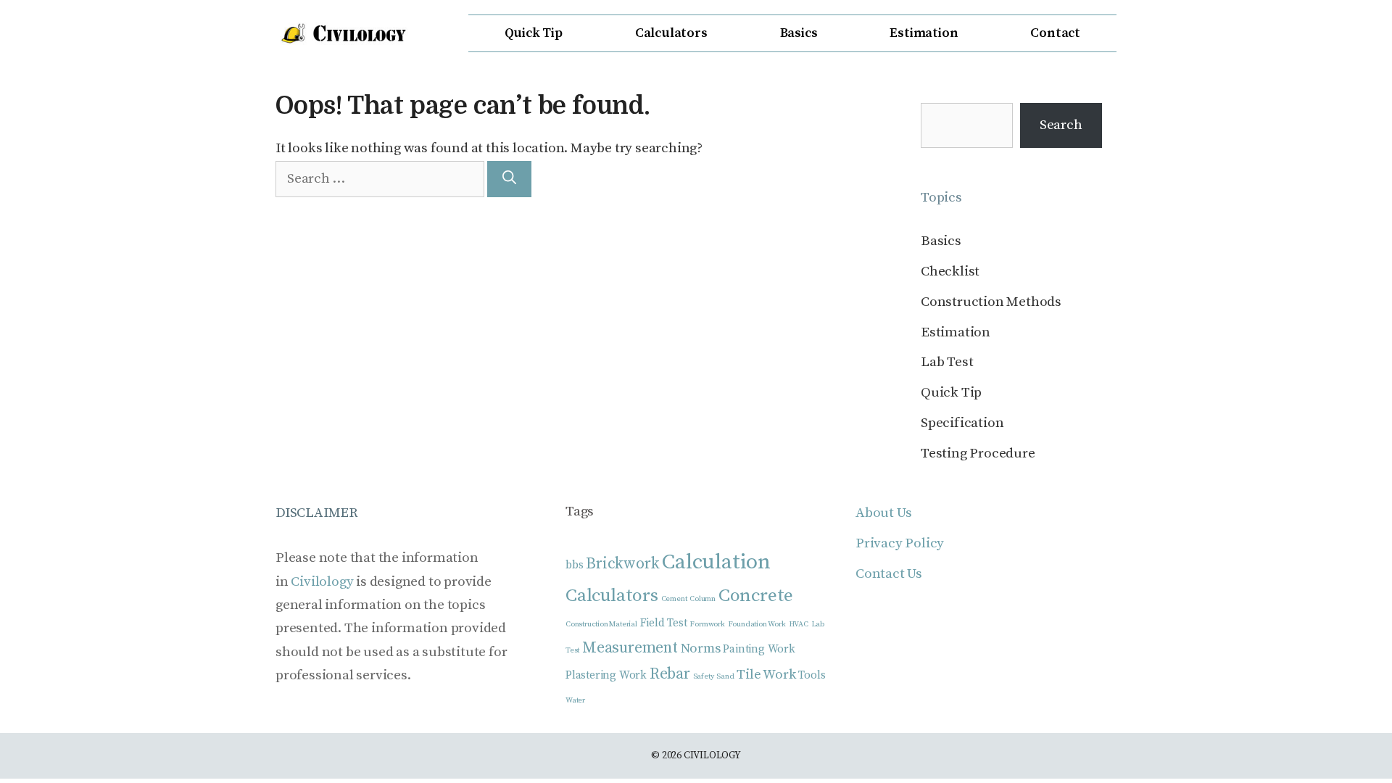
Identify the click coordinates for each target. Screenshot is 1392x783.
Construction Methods (991, 302)
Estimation (924, 33)
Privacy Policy (900, 543)
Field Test (663, 623)
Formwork (706, 624)
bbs (574, 565)
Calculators (671, 33)
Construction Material (601, 624)
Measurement (630, 648)
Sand (725, 676)
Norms (701, 648)
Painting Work (759, 649)
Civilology (322, 581)
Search (1061, 125)
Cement (674, 599)
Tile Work (766, 674)
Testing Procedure (978, 453)
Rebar (670, 674)
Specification (962, 423)
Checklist (950, 271)
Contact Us (889, 574)
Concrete (755, 595)
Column (702, 599)
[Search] (509, 179)
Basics (799, 33)
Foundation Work (757, 624)
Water (575, 700)
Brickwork (622, 563)
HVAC (798, 624)
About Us (883, 513)
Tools (811, 675)
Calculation (716, 562)
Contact (1055, 33)
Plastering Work (606, 675)
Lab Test (947, 362)
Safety (703, 676)
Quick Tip (534, 33)
